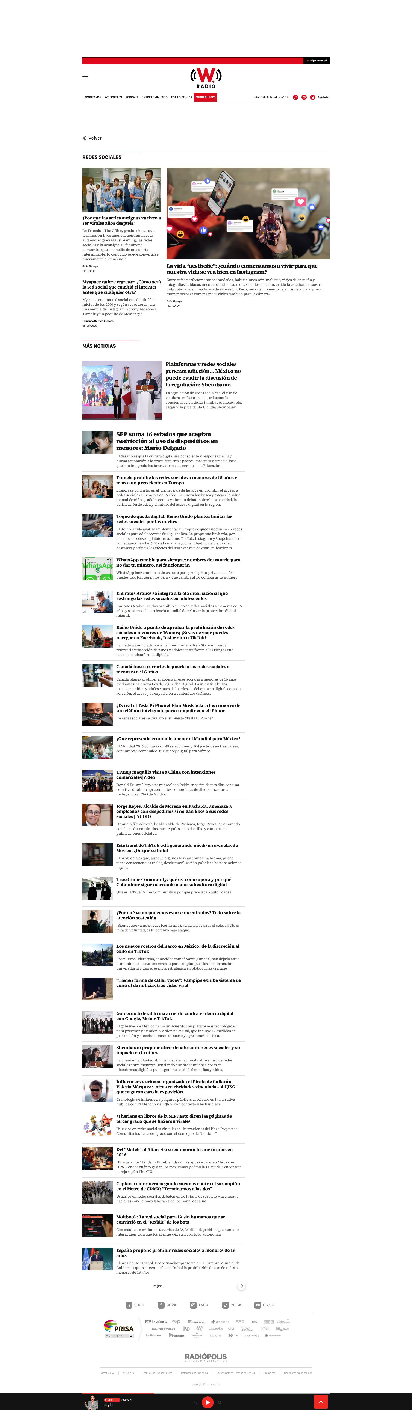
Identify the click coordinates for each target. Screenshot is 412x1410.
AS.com (252, 1322)
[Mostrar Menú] (88, 77)
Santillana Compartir (220, 1322)
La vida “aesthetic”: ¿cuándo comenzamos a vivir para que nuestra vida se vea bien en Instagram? (242, 269)
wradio (198, 1328)
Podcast (132, 97)
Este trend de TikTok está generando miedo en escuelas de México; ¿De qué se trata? (177, 848)
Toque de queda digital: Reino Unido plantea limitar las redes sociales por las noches (174, 519)
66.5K (268, 1305)
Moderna (179, 1335)
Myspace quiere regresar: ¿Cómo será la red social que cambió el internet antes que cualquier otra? (121, 287)
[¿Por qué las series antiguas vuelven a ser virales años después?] (121, 190)
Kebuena (280, 1328)
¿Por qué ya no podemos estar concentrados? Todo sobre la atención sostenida (178, 915)
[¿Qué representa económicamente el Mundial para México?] (97, 747)
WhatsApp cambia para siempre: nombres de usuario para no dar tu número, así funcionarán (178, 562)
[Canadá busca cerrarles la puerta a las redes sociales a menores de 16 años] (97, 675)
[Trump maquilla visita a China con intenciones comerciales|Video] (97, 781)
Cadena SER (238, 1322)
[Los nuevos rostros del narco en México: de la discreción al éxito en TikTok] (97, 955)
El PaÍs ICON (216, 1335)
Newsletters (304, 97)
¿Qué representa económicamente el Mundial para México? (178, 738)
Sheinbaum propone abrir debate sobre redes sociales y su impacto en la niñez (178, 1050)
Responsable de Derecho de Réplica (236, 1373)
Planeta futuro (262, 1328)
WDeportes (113, 97)
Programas (92, 97)
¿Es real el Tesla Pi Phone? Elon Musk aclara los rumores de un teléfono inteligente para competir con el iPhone (178, 708)
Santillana (197, 1322)
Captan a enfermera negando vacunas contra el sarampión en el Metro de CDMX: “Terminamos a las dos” (178, 1186)
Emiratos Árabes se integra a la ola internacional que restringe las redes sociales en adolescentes (172, 595)
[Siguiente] (241, 1286)
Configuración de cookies (298, 1373)
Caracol (282, 1322)
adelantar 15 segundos (220, 1402)
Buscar (295, 97)
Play (208, 1402)
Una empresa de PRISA (118, 1326)
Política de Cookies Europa (157, 1373)
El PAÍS (157, 1322)
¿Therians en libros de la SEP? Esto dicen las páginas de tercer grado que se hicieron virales (174, 1118)
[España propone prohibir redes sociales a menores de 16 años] (97, 1259)
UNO (186, 1328)
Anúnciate (269, 1373)
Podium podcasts (198, 1335)
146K (203, 1305)
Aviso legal (129, 1373)
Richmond (156, 1335)
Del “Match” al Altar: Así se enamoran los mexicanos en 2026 (174, 1152)
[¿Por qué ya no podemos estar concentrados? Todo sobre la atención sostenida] (97, 921)
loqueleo (252, 1335)
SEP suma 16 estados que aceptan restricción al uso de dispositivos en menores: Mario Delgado (167, 441)
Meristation (273, 1335)
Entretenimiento (155, 97)
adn (267, 1322)
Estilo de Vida (181, 97)
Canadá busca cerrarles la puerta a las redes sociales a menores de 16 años (173, 669)
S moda (233, 1335)
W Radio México (206, 78)
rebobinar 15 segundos (196, 1402)
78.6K (236, 1305)
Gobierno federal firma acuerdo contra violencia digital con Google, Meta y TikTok (174, 1016)
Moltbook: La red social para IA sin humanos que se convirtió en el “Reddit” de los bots (170, 1219)
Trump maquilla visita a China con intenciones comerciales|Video (165, 774)
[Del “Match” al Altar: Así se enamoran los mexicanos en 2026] (97, 1158)
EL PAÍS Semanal (245, 1329)
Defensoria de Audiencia (194, 1373)
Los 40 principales (178, 1322)
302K (139, 1305)
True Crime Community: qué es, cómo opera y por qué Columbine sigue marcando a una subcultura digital (173, 882)
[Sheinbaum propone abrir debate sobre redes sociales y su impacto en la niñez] (97, 1056)
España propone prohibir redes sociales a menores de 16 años (175, 1252)
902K (171, 1305)
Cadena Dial (229, 1328)
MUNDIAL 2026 (205, 97)
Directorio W (107, 1373)
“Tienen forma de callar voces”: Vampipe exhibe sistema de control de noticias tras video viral (178, 982)
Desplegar (321, 1402)
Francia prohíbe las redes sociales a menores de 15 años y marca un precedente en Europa (176, 480)
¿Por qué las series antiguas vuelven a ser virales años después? (121, 220)
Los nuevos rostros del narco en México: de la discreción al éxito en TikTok (177, 948)
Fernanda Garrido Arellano (98, 321)
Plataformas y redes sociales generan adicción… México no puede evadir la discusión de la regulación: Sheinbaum (203, 374)
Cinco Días (214, 1328)
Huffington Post (163, 1328)
